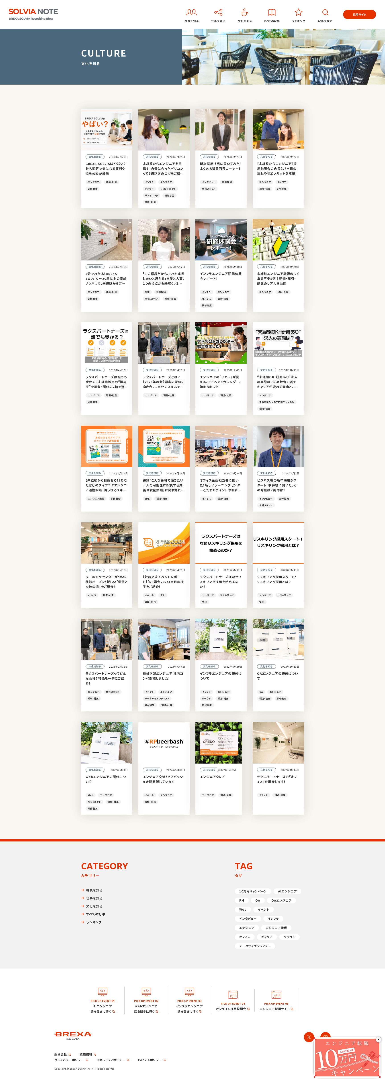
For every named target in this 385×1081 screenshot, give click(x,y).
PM (241, 900)
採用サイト (360, 14)
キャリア (266, 937)
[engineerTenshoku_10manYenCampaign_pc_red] (347, 1039)
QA (257, 900)
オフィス (244, 937)
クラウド (289, 937)
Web (243, 909)
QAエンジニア (281, 900)
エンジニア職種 (276, 928)
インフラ (273, 918)
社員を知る (94, 890)
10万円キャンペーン (253, 891)
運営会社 (60, 1054)
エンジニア (246, 928)
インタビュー (248, 918)
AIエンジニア (287, 891)
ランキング (94, 922)
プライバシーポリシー (69, 1060)
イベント (263, 909)
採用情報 (86, 1054)
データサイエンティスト (255, 946)
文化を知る (94, 906)
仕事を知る (94, 898)
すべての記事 (95, 914)
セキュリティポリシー (111, 1060)
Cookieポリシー (150, 1060)
